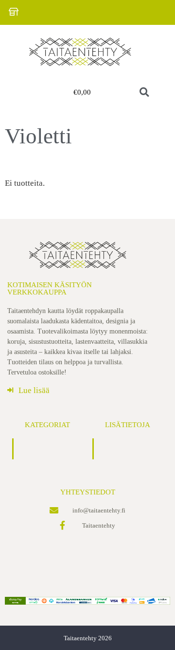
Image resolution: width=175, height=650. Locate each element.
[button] (29, 92)
